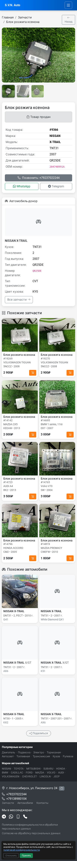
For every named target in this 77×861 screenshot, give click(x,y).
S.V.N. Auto (12, 5)
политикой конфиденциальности (21, 850)
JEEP (56, 776)
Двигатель (8, 752)
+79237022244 (16, 794)
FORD (29, 772)
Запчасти (25, 17)
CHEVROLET (29, 776)
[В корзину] (32, 373)
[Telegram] (4, 817)
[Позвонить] (25, 817)
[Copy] (61, 788)
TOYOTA (19, 768)
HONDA (60, 768)
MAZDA (39, 772)
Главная (8, 17)
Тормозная (54, 752)
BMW (5, 772)
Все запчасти (17, 299)
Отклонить (11, 855)
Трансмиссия (41, 756)
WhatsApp (23, 186)
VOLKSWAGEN (10, 776)
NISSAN (6, 768)
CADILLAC (17, 772)
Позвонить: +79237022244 (41, 178)
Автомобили (25, 802)
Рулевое (68, 756)
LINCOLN (45, 776)
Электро (38, 752)
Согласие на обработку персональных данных (31, 833)
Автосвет (8, 756)
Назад (69, 21)
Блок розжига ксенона (22, 22)
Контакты (42, 802)
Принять (26, 855)
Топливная (23, 756)
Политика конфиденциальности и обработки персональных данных (30, 826)
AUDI (61, 772)
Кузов (56, 756)
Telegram (58, 186)
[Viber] (18, 817)
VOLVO (51, 772)
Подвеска (24, 752)
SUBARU (48, 768)
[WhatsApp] (11, 817)
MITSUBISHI (33, 768)
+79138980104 (16, 798)
